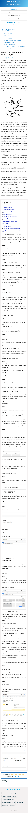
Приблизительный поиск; (9, 209)
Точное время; (6, 223)
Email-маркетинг (8, 38)
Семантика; (5, 212)
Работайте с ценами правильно (11, 48)
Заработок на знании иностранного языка (14, 46)
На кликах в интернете (8, 802)
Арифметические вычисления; (10, 225)
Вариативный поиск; (7, 214)
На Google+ (20, 802)
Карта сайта (14, 810)
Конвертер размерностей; (9, 219)
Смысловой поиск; (7, 207)
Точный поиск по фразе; (8, 211)
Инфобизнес (7, 35)
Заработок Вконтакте (8, 799)
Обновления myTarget (9, 42)
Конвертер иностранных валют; (10, 221)
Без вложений (15, 19)
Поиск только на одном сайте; (10, 216)
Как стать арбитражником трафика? (12, 40)
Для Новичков (15, 12)
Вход (7, 4)
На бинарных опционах (8, 805)
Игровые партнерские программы (11, 793)
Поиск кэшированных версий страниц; (12, 228)
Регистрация (17, 4)
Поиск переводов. (7, 231)
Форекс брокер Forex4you (9, 796)
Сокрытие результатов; (8, 206)
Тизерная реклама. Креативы (10, 37)
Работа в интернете (14, 1)
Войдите (15, 783)
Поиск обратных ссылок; (8, 218)
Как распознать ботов (9, 44)
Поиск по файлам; (7, 226)
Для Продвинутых (15, 15)
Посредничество (8, 33)
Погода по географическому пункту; (11, 230)
